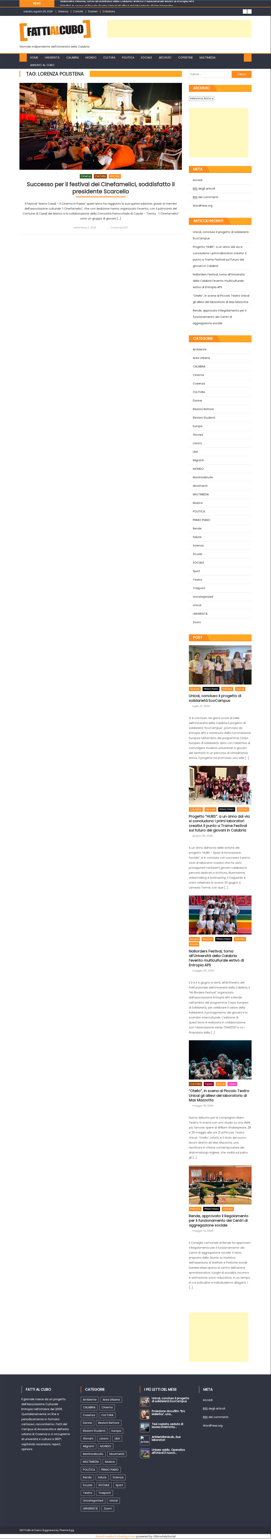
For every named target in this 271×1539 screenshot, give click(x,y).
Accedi (207, 1400)
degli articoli (214, 1409)
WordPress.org (213, 1426)
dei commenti (215, 1417)
